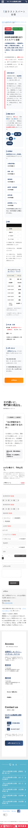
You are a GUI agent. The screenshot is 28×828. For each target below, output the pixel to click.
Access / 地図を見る (12, 692)
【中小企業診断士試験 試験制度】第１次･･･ (12, 772)
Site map (14, 811)
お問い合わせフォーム (14, 743)
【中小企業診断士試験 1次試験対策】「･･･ (13, 796)
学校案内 (9, 697)
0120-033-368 (8, 603)
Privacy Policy (6, 811)
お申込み (14, 380)
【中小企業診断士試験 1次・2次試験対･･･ (12, 778)
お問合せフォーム (11, 351)
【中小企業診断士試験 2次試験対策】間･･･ (13, 802)
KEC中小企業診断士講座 (6, 21)
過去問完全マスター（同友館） (14, 154)
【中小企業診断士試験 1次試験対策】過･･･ (13, 790)
